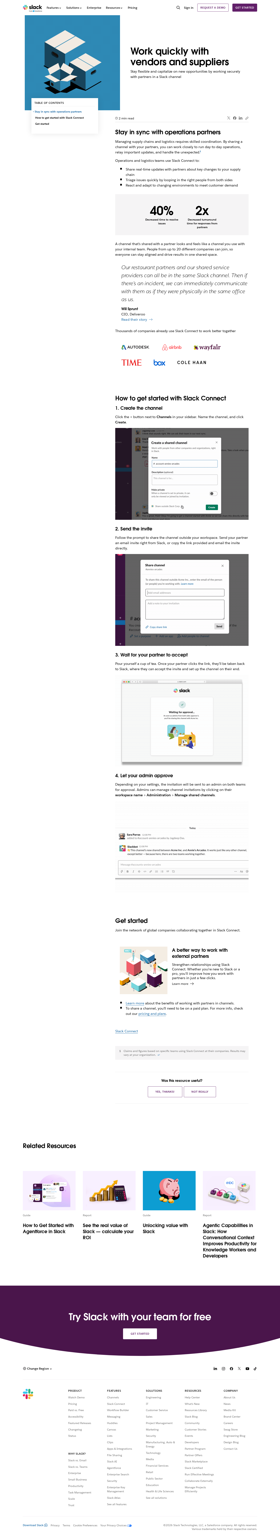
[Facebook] (234, 118)
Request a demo (213, 7)
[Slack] (32, 7)
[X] (239, 1369)
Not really (199, 1091)
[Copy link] (246, 118)
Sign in (189, 8)
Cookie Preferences (85, 1525)
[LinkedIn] (240, 118)
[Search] (178, 8)
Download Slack (33, 1525)
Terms (66, 1525)
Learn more (135, 1003)
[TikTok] (255, 1369)
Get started (244, 7)
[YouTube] (247, 1369)
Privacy (55, 1525)
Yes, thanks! (165, 1091)
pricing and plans (152, 1013)
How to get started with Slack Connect (59, 117)
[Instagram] (223, 1369)
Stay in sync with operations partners (58, 111)
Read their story (134, 319)
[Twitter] (229, 118)
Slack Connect (126, 1031)
